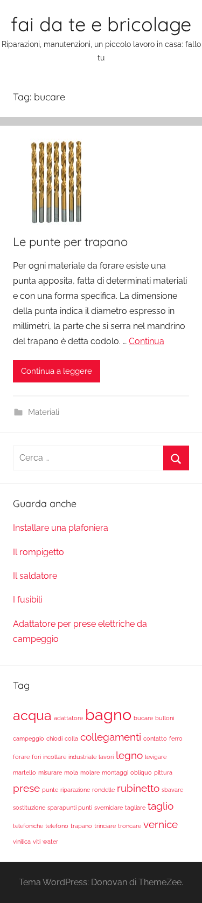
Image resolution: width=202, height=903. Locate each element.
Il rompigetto (38, 552)
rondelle (103, 789)
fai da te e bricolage (101, 24)
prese (26, 788)
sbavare (172, 789)
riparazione (75, 789)
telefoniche (28, 826)
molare (90, 772)
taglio (160, 806)
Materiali (43, 412)
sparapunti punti (69, 807)
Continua (146, 341)
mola (71, 772)
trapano (81, 826)
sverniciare (108, 807)
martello (24, 772)
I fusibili (27, 599)
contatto (155, 738)
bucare (143, 718)
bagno (108, 714)
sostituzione (29, 807)
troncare (129, 826)
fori (36, 757)
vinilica (22, 841)
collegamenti (110, 737)
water (50, 841)
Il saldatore (35, 576)
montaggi (115, 772)
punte (50, 789)
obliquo (141, 772)
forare (21, 757)
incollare (54, 757)
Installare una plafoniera (60, 528)
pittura (163, 772)
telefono (56, 826)
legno (129, 755)
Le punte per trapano (70, 241)
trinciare (105, 826)
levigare (155, 757)
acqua (32, 715)
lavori (106, 757)
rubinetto (138, 788)
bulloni (164, 718)
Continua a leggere (56, 371)
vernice (160, 824)
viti (36, 841)
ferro (176, 738)
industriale (82, 757)
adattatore (68, 718)
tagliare (135, 807)
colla (71, 738)
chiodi (54, 738)
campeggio (28, 738)
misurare (50, 772)
